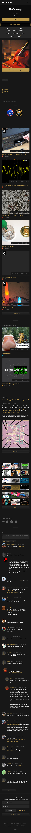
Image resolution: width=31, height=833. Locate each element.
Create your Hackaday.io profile (9, 799)
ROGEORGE (4, 79)
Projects (8, 33)
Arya (5, 355)
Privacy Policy (15, 825)
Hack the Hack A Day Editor (9, 277)
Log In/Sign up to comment (8, 541)
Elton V (9, 756)
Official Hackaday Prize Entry (4, 130)
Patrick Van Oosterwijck (12, 587)
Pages (23, 33)
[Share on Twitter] (11, 521)
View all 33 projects (15, 313)
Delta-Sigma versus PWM (8, 308)
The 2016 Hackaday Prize (12, 464)
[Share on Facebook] (16, 521)
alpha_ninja (7, 385)
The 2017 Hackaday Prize (2, 464)
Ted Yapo (9, 771)
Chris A (8, 661)
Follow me (15, 19)
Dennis (8, 597)
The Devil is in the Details (8, 246)
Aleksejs (9, 779)
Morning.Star (10, 607)
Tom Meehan (10, 736)
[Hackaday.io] (6, 2)
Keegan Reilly (10, 746)
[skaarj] (8, 720)
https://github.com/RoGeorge (15, 672)
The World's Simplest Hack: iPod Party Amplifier (14, 154)
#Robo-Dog (20, 580)
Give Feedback (23, 823)
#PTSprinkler (10, 591)
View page (15, 451)
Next (9, 790)
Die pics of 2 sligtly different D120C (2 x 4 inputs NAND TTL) (15, 400)
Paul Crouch (11, 559)
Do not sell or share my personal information (15, 826)
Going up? (16, 820)
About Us (6, 823)
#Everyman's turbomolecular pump (15, 749)
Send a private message (15, 24)
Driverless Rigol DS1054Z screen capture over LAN (15, 185)
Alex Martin (9, 713)
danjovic (9, 763)
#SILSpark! (21, 766)
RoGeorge (6, 156)
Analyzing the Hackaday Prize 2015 (11, 384)
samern (8, 636)
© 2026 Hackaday (15, 829)
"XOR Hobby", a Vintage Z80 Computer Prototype (14, 216)
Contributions (16, 33)
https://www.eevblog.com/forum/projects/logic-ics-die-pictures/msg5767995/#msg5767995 (15, 409)
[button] (27, 2)
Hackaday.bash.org (6, 353)
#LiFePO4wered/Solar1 (12, 592)
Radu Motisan (10, 578)
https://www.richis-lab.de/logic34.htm (11, 412)
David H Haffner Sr (11, 644)
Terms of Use (8, 825)
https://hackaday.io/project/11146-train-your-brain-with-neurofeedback (17, 740)
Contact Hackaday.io (14, 823)
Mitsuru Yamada (10, 544)
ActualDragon (10, 620)
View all (15, 507)
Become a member (15, 814)
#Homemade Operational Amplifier (16, 547)
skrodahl (9, 652)
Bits (19, 36)
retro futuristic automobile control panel (17, 723)
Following (12, 36)
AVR (8, 627)
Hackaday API (23, 825)
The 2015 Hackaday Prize (4, 253)
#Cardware (10, 610)
